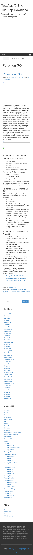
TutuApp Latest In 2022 (10, 482)
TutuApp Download (9, 456)
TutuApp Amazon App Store (12, 447)
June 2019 (7, 364)
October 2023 (8, 322)
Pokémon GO (12, 74)
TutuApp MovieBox (9, 487)
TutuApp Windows (9, 495)
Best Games (7, 413)
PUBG (6, 441)
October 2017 (8, 398)
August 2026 (7, 314)
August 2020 (7, 344)
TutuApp (6, 443)
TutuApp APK (8, 452)
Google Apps (8, 419)
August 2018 (7, 385)
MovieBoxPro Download (11, 434)
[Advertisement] (16, 34)
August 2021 (7, 333)
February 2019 (8, 372)
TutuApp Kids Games (10, 478)
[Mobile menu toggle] (30, 54)
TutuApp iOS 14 (8, 469)
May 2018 (7, 392)
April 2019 (7, 368)
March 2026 (7, 316)
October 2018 (8, 381)
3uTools (6, 410)
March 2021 (7, 340)
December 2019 (8, 353)
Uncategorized (8, 497)
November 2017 (8, 396)
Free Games (7, 417)
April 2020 (7, 346)
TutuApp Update (8, 491)
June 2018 (7, 390)
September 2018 (9, 383)
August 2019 (7, 361)
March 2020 (7, 348)
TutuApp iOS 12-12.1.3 (10, 463)
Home (5, 59)
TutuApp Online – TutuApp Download (14, 7)
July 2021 (7, 335)
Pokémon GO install (14, 291)
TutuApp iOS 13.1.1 (9, 467)
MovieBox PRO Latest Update (12, 432)
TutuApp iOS (7, 458)
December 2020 (8, 342)
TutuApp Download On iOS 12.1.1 (15, 276)
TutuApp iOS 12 (8, 460)
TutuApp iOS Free (9, 473)
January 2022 (8, 329)
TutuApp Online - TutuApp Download (19, 548)
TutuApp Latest (8, 480)
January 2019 (8, 375)
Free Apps (7, 415)
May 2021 (7, 338)
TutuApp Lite (7, 484)
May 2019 (7, 366)
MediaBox (7, 426)
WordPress (24, 550)
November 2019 (8, 355)
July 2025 (7, 318)
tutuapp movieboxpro (10, 489)
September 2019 (9, 359)
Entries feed (7, 511)
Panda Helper (8, 437)
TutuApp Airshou (9, 445)
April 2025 (7, 320)
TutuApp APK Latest (10, 454)
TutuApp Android (9, 450)
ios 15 (6, 423)
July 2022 (7, 325)
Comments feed (8, 514)
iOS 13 (6, 421)
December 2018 (8, 377)
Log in (6, 509)
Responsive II (10, 550)
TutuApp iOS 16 (8, 471)
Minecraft (7, 428)
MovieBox (7, 430)
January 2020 (8, 351)
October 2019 (8, 357)
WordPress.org (8, 516)
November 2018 (8, 379)
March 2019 (7, 370)
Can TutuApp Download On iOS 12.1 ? (17, 280)
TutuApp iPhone (8, 476)
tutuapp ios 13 (8, 465)
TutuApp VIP (7, 493)
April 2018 (7, 394)
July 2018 (7, 388)
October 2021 (8, 331)
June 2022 (7, 327)
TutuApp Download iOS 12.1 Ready (16, 278)
